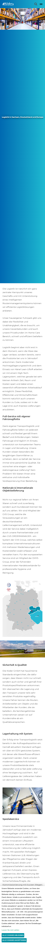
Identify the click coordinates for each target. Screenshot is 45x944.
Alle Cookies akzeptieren (14, 940)
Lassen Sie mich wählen (10, 930)
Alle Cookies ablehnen (13, 935)
